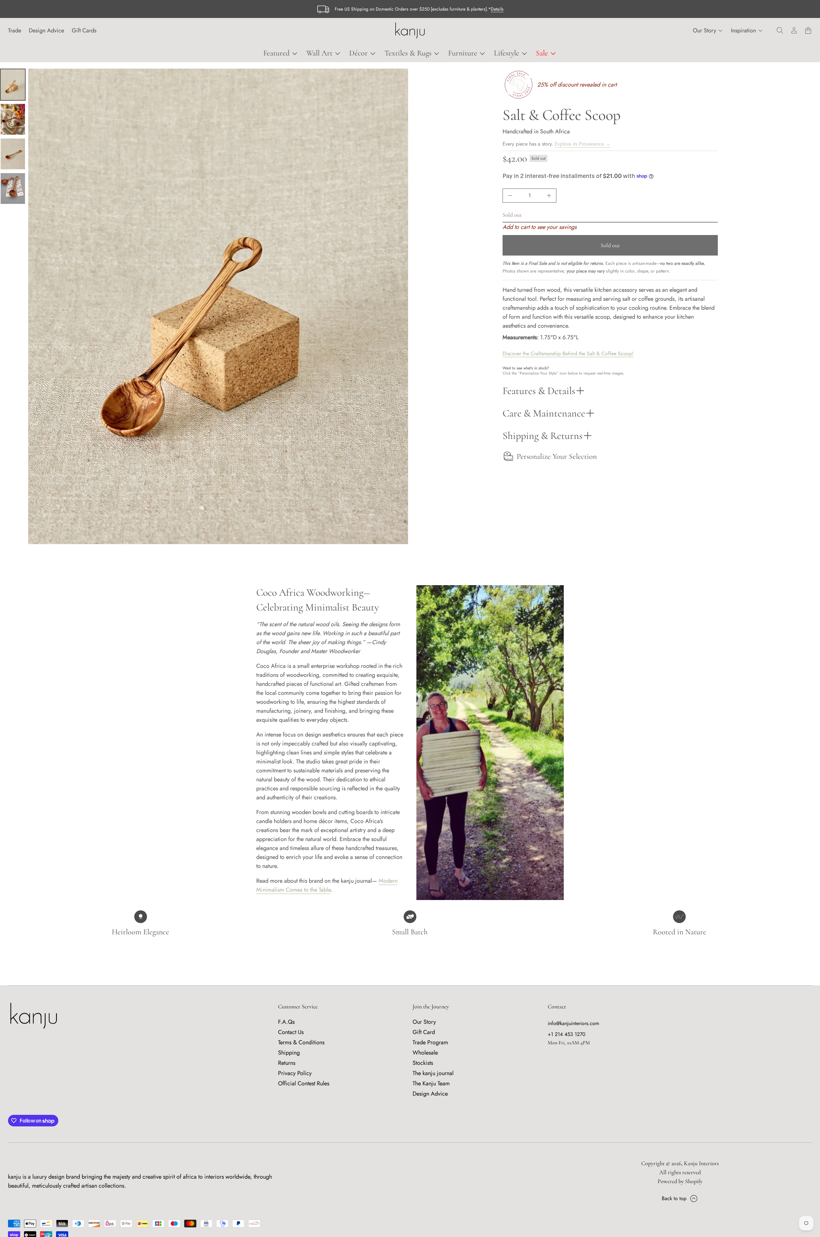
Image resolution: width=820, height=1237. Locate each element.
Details (497, 9)
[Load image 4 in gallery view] (13, 188)
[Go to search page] (780, 30)
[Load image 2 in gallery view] (13, 119)
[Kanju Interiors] (410, 30)
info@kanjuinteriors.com (573, 1023)
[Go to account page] (794, 30)
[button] (780, 30)
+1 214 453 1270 (567, 1034)
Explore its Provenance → (583, 143)
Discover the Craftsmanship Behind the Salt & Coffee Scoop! (568, 353)
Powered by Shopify (680, 1181)
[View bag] (808, 30)
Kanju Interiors (701, 1163)
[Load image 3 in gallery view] (13, 154)
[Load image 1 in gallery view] (13, 84)
